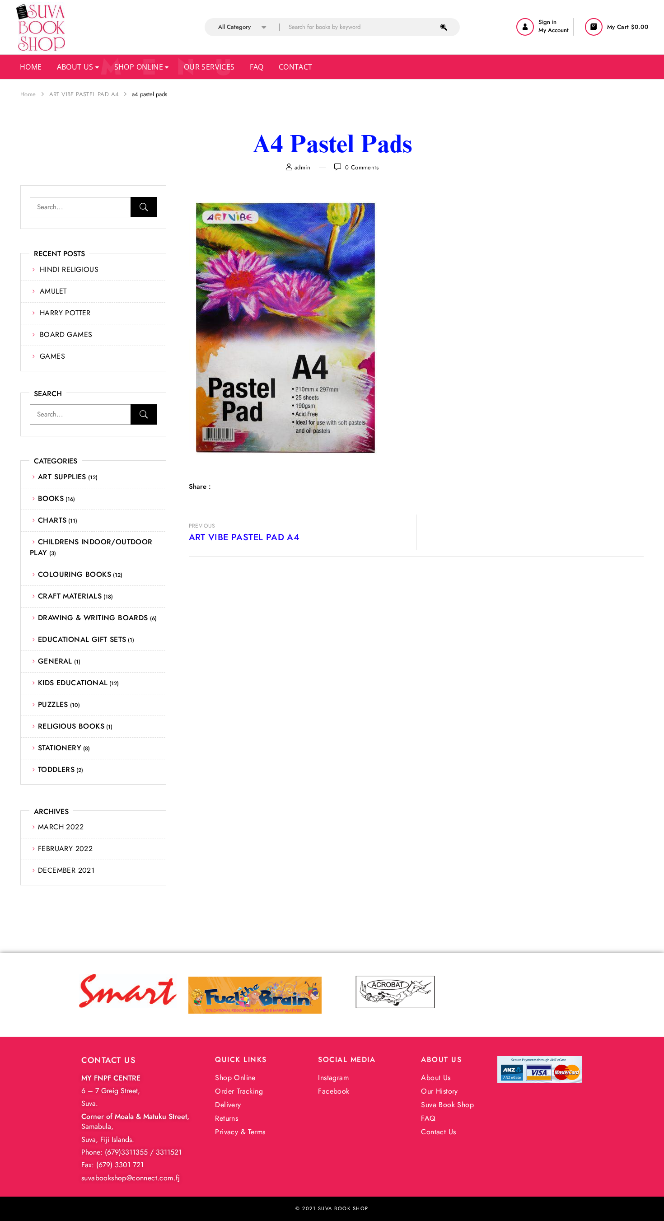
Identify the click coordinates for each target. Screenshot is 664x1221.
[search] (444, 27)
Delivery (228, 1104)
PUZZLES (53, 704)
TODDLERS (56, 769)
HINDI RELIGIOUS (69, 269)
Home (31, 67)
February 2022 (65, 848)
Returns (226, 1118)
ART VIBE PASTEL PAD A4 (84, 94)
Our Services (209, 67)
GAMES (52, 356)
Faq (257, 67)
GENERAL (55, 661)
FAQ (428, 1118)
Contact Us (438, 1132)
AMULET (53, 291)
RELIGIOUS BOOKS (71, 726)
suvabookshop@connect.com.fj (130, 1178)
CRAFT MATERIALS (70, 596)
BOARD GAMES (66, 334)
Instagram (333, 1077)
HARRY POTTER (65, 313)
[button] (617, 27)
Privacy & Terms (240, 1132)
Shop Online (139, 67)
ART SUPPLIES (62, 477)
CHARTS (52, 520)
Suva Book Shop (447, 1104)
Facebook (333, 1091)
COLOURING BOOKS (74, 574)
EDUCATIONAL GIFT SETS (82, 639)
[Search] (144, 207)
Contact (296, 67)
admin (302, 167)
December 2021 (66, 870)
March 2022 (61, 827)
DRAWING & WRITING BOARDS (93, 618)
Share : (200, 486)
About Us (76, 67)
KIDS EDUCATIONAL (73, 683)
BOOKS (51, 498)
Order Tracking (239, 1091)
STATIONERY (59, 748)
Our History (439, 1091)
